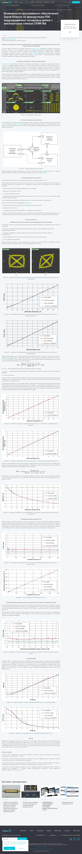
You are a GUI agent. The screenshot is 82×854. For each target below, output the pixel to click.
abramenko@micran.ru (10, 39)
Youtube (74, 839)
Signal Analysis (35, 48)
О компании (26, 2)
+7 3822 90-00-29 (40, 835)
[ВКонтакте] (70, 32)
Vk (70, 839)
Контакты (52, 2)
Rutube (78, 839)
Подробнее (21, 848)
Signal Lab (30, 202)
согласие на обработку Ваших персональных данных (15, 842)
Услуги (21, 2)
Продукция (16, 2)
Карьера (32, 2)
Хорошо (9, 848)
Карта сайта (76, 830)
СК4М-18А (35, 53)
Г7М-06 (3, 124)
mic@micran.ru (53, 835)
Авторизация (76, 2)
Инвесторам (46, 2)
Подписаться (22, 839)
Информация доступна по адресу (41, 846)
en (66, 2)
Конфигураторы (39, 2)
